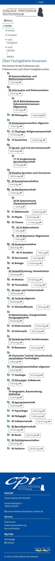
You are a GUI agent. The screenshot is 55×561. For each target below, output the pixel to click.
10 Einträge (15, 193)
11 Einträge (38, 285)
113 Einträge (36, 416)
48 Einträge (38, 115)
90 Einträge (32, 217)
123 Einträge (37, 140)
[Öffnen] (8, 139)
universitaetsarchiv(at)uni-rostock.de (25, 511)
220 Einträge (35, 448)
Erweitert (10, 34)
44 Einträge (15, 301)
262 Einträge (31, 435)
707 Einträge (34, 279)
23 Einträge (15, 342)
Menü (9, 20)
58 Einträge (37, 331)
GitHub (10, 542)
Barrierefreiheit (12, 528)
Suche (8, 25)
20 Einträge (15, 274)
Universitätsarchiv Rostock (17, 498)
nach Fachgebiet (10, 41)
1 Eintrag (19, 206)
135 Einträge (34, 263)
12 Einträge (15, 126)
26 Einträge (38, 411)
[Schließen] (8, 86)
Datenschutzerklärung (15, 525)
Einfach (10, 30)
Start (41, 2)
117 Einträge (33, 222)
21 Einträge (15, 397)
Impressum (10, 521)
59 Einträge (41, 326)
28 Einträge (15, 151)
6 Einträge (19, 165)
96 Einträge (38, 212)
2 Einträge (14, 82)
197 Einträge (15, 134)
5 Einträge (14, 361)
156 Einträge (15, 293)
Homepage (9, 539)
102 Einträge (42, 421)
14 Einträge (15, 405)
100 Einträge (15, 430)
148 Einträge (15, 176)
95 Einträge (15, 321)
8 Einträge (14, 184)
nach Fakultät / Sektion (10, 52)
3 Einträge (14, 383)
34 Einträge (36, 347)
